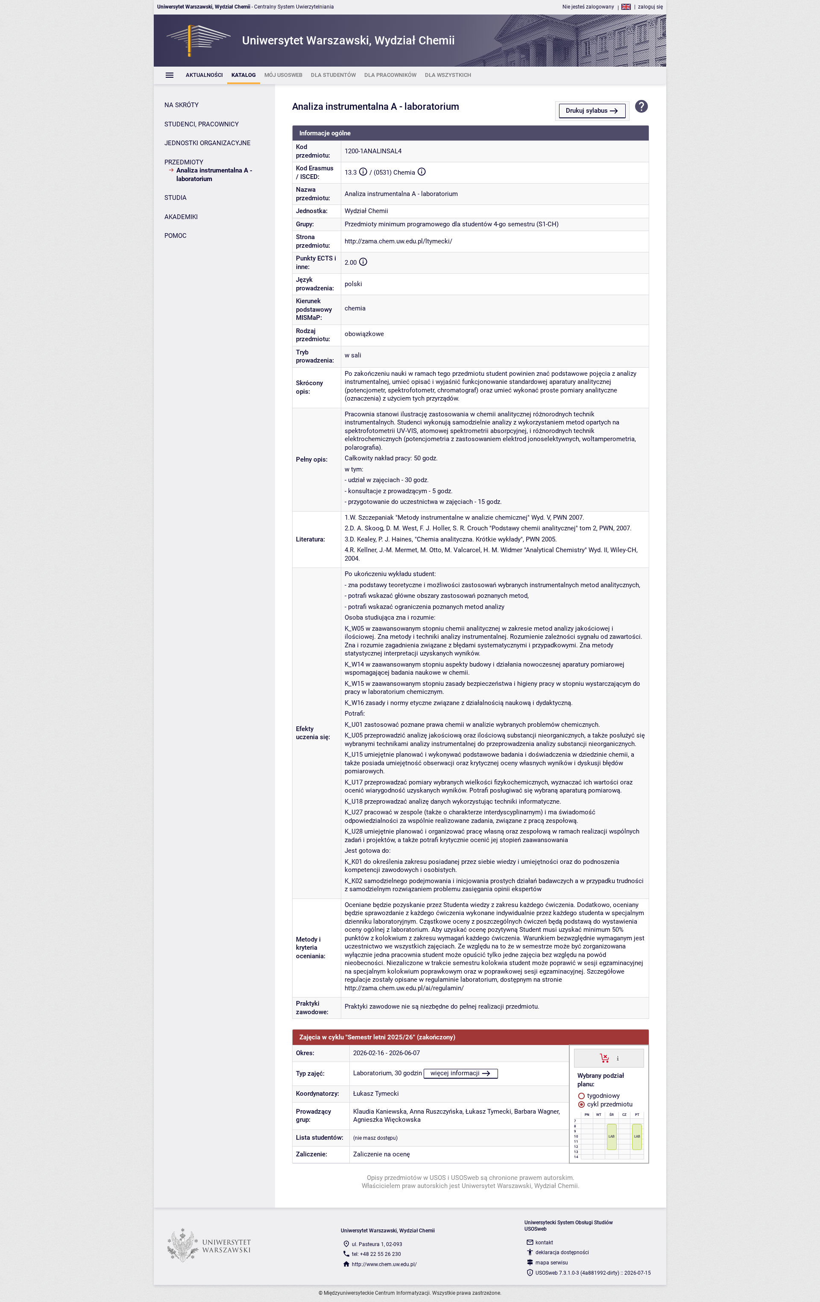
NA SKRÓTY (181, 105)
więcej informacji (455, 1073)
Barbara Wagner (536, 1111)
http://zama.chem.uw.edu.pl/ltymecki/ (398, 241)
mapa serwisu (552, 1263)
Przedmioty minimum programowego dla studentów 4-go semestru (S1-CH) (452, 224)
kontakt (544, 1243)
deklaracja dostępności (562, 1252)
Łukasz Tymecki (376, 1093)
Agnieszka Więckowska (387, 1120)
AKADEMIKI (181, 217)
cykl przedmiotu (609, 1104)
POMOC (175, 236)
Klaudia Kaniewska (380, 1111)
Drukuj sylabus (587, 110)
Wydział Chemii (366, 211)
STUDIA (175, 198)
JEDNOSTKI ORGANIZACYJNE (207, 143)
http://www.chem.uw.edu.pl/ (384, 1264)
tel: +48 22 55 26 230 (376, 1254)
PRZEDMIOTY (183, 162)
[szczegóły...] (618, 1058)
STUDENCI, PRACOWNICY (201, 124)
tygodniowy (603, 1096)
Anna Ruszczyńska (436, 1111)
